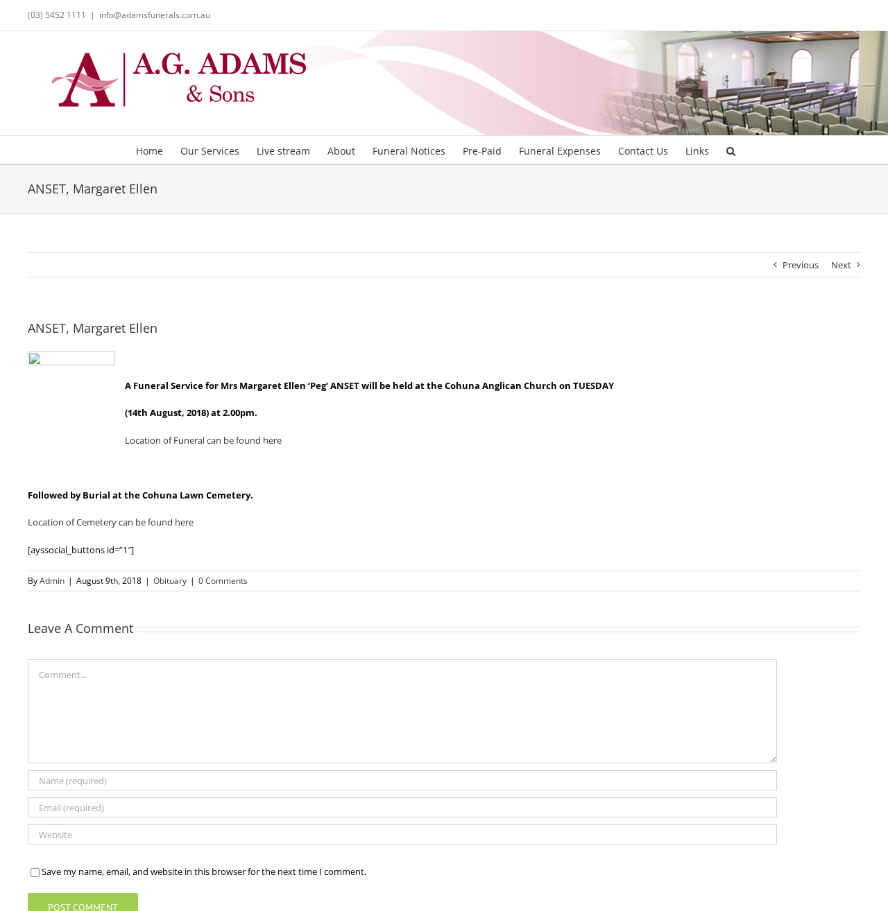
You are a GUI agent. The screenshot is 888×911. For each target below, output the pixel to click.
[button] (730, 150)
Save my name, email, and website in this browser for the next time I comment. (204, 871)
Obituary (170, 581)
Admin (52, 581)
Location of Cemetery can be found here (111, 522)
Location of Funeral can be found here (203, 440)
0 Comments (223, 581)
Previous (801, 265)
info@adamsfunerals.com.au (154, 15)
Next (841, 265)
